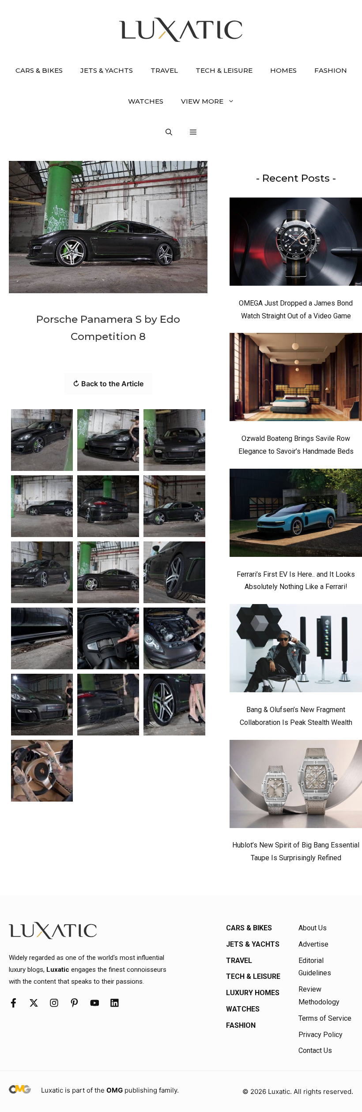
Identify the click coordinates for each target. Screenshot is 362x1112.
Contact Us (315, 1050)
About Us (312, 928)
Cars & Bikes (39, 70)
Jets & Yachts (106, 70)
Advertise (313, 944)
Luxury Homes (252, 993)
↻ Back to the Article (108, 383)
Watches (145, 101)
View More (202, 101)
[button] (169, 132)
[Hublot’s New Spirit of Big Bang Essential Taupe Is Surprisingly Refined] (296, 786)
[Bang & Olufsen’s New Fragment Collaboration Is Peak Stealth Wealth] (296, 650)
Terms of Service (324, 1018)
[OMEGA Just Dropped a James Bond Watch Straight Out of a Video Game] (296, 244)
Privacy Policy (320, 1034)
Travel (164, 70)
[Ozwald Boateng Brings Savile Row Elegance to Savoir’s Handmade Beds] (296, 379)
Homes (283, 70)
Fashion (330, 70)
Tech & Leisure (224, 70)
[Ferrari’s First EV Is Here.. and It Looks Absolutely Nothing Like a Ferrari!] (296, 515)
